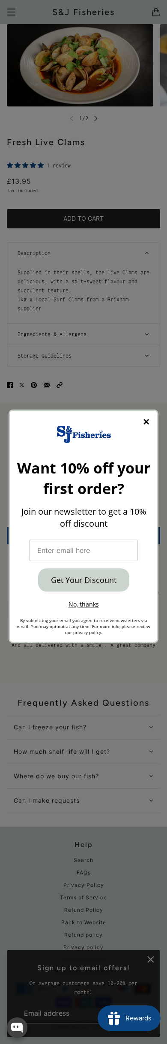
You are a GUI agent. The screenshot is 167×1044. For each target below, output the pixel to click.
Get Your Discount (83, 580)
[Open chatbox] (17, 1027)
